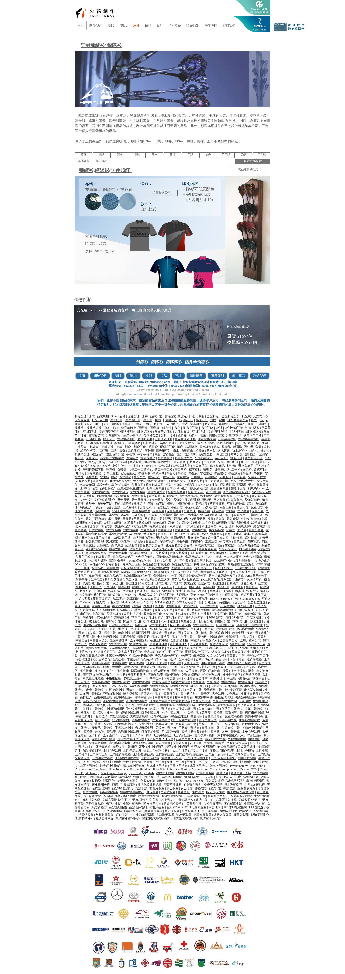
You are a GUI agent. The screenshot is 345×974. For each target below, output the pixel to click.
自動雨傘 (187, 450)
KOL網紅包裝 (223, 560)
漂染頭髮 (219, 499)
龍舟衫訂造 (205, 621)
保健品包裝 (194, 481)
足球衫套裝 (196, 115)
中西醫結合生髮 (254, 803)
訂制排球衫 (253, 431)
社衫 (116, 465)
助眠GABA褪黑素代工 (252, 575)
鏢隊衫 (107, 443)
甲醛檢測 (162, 537)
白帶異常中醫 (124, 724)
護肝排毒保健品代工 (192, 575)
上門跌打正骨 (99, 754)
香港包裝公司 (155, 484)
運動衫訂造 (113, 613)
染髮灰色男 (241, 515)
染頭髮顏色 (235, 499)
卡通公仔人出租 (237, 648)
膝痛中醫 (252, 632)
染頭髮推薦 (192, 499)
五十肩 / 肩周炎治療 (182, 667)
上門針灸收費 (150, 758)
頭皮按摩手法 (152, 803)
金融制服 (213, 416)
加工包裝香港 (214, 481)
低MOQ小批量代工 (133, 568)
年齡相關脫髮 (105, 814)
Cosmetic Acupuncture (224, 769)
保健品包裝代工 (123, 556)
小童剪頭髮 (192, 507)
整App (92, 462)
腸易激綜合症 (92, 701)
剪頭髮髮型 (170, 496)
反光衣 (246, 416)
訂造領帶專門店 (237, 420)
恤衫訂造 (134, 416)
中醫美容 (81, 640)
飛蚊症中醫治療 (136, 708)
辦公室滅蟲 (167, 541)
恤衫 (122, 416)
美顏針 (194, 629)
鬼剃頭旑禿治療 (125, 796)
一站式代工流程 (130, 564)
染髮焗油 (190, 511)
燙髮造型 (233, 518)
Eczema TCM (248, 769)
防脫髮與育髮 (235, 780)
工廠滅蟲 (211, 541)
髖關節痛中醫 (146, 636)
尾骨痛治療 (130, 667)
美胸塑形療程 (139, 716)
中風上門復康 (178, 750)
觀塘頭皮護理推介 (128, 818)
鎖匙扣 (253, 450)
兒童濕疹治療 (214, 716)
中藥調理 (86, 705)
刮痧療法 (258, 678)
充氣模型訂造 (193, 648)
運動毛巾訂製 (115, 454)
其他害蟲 (261, 534)
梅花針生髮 (113, 803)
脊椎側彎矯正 (231, 674)
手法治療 (119, 674)
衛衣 (185, 424)
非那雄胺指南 (238, 807)
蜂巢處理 (216, 534)
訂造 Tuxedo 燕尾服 (195, 598)
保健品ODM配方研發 (103, 564)
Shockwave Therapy (114, 773)
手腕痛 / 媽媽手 (214, 743)
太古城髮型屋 (101, 492)
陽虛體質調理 (247, 746)
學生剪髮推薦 (141, 511)
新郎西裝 (246, 594)
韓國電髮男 (130, 530)
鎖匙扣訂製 (237, 644)
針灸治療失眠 (199, 686)
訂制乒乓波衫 (227, 439)
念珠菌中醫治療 (128, 731)
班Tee (179, 141)
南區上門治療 (89, 765)
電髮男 (126, 518)
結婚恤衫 (239, 602)
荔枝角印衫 (104, 617)
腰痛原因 (254, 739)
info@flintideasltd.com (154, 382)
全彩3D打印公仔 (155, 651)
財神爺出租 (82, 651)
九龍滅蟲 (103, 545)
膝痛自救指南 (98, 743)
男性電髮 (259, 526)
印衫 (158, 141)
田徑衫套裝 (216, 435)
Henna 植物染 (92, 780)
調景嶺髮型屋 (223, 814)
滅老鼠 (195, 534)
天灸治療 (218, 693)
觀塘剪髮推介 (84, 818)
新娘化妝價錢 (191, 522)
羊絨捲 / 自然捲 (172, 777)
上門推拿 (81, 754)
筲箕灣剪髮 (213, 492)
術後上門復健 (199, 750)
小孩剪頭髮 (209, 507)
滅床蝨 (162, 534)
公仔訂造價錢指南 (193, 655)
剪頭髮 (178, 484)
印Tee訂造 (262, 610)
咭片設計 (237, 454)
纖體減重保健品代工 (137, 575)
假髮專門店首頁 (122, 788)
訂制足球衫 (144, 431)
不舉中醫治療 (119, 686)
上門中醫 (262, 750)
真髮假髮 (141, 788)
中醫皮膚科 (216, 636)
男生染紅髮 (195, 515)
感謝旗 (237, 446)
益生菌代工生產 (187, 572)
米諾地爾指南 (218, 807)
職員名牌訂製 (158, 644)
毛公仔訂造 (175, 651)
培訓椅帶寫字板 (93, 469)
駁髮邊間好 (258, 522)
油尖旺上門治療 (110, 765)
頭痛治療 (175, 663)
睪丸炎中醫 (130, 693)
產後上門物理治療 (222, 750)
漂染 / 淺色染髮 (106, 777)
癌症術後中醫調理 (257, 712)
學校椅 (258, 473)
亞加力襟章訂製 (250, 640)
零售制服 (252, 587)
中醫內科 (201, 636)
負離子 (90, 503)
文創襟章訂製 (138, 644)
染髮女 (230, 530)
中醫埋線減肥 (115, 708)
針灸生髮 (152, 792)
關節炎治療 (225, 667)
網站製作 (150, 462)
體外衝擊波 (172, 674)
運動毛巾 (98, 454)
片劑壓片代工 (203, 568)
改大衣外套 (190, 606)
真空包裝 (103, 484)
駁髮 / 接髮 (87, 777)
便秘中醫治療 (130, 712)
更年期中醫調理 (249, 720)
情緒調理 (261, 682)
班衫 (168, 141)
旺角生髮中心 (125, 814)
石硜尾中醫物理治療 (189, 739)
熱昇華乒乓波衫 (248, 439)
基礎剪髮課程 (173, 784)
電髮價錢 (100, 518)
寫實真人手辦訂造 (130, 651)
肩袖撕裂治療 (172, 678)
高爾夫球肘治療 (245, 667)
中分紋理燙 (226, 526)
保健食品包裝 (176, 481)
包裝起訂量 (103, 556)
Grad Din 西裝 (150, 598)
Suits (114, 416)
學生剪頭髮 (174, 511)
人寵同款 (182, 594)
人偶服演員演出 (214, 648)
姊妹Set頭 (159, 522)
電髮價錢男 (147, 530)
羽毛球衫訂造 (235, 617)
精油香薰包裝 (118, 549)
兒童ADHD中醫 (209, 708)
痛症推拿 (109, 670)
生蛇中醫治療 (254, 708)
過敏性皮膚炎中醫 (138, 689)
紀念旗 (226, 446)
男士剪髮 (206, 496)
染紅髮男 (180, 515)
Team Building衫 (180, 625)
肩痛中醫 (89, 636)
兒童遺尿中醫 (149, 693)
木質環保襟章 (98, 644)
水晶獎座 (191, 446)
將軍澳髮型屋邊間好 (155, 818)
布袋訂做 (207, 427)
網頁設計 (121, 462)
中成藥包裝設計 (205, 545)
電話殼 (103, 450)
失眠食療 (217, 686)
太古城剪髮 (137, 492)
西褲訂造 (156, 416)
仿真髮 (160, 503)
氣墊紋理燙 (243, 526)
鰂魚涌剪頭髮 (199, 488)
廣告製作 (132, 458)
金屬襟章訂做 (229, 640)
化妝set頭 (95, 522)
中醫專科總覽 (101, 682)
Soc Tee (96, 465)
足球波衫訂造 (155, 617)
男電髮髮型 (216, 530)
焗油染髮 (204, 511)
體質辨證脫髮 (172, 803)
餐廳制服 (138, 587)
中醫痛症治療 (245, 629)
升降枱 (79, 473)
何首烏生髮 (156, 807)
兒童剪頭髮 (241, 507)
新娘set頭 (145, 522)
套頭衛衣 (211, 424)
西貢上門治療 (178, 765)
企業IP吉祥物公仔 (141, 655)
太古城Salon (120, 492)
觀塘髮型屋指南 (210, 818)
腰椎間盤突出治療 (213, 663)
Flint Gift (207, 394)
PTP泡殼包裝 (247, 549)
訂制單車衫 (233, 435)
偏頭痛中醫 (191, 632)
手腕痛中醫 (127, 636)
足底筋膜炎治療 (156, 663)
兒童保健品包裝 (139, 549)
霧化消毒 (251, 537)
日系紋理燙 (174, 526)
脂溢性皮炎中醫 (108, 712)
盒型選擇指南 (118, 553)
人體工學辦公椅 (162, 469)
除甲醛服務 (103, 537)
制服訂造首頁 (244, 610)
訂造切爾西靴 (106, 610)
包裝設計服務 (145, 556)
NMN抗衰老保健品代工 (136, 572)
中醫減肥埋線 (181, 701)
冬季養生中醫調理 (203, 746)
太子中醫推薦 (231, 731)
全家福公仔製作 (116, 655)
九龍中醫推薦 (237, 739)
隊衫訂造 (141, 625)
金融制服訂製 (231, 416)
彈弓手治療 (102, 720)
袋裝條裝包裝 (208, 549)
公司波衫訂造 (158, 625)
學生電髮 (114, 518)
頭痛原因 (196, 743)
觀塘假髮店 (90, 792)
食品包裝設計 (156, 481)
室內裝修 (180, 462)
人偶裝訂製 (156, 648)
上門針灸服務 (245, 750)
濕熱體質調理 (92, 750)
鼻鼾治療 (196, 716)
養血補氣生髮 (233, 803)
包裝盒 (94, 446)
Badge (264, 420)
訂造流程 (212, 594)
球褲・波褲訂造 (151, 629)
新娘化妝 (174, 522)
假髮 (151, 503)
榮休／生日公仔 (165, 659)
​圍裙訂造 (171, 420)
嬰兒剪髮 (81, 526)
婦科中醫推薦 (211, 731)
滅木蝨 (248, 534)
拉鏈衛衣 (239, 424)
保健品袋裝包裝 (96, 553)
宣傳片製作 (147, 458)
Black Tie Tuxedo (221, 598)
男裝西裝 (190, 583)
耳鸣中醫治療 (143, 697)
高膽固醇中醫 (234, 712)
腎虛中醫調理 (159, 686)
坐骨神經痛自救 (142, 743)
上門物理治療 (112, 750)
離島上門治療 (219, 765)
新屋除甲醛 (177, 537)
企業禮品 (125, 477)
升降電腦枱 (94, 473)
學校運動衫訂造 (203, 625)
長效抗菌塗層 (95, 541)
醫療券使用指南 (171, 758)
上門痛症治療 (132, 750)
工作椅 (259, 465)
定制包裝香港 (178, 553)
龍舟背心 (109, 439)
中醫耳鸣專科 (163, 697)
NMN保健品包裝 (140, 560)
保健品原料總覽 (108, 572)
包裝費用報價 (84, 556)
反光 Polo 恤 (100, 420)
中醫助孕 (213, 682)
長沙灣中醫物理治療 (130, 739)
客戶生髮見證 (95, 803)
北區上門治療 (199, 765)
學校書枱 (206, 473)
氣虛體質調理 (226, 746)
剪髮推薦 (146, 507)
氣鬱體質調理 (226, 705)
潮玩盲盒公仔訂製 (197, 651)
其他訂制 (120, 443)
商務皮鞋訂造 (163, 610)
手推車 (130, 454)
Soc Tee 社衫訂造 (175, 613)
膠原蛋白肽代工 (164, 572)
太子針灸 (95, 735)
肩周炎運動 (162, 743)
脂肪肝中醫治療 (232, 708)
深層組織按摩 (140, 670)
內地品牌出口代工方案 (155, 579)
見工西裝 (119, 598)
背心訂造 (117, 583)
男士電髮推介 (140, 499)
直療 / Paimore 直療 (228, 777)
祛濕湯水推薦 (166, 705)
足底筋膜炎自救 (236, 743)
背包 (267, 446)
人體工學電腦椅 (138, 469)
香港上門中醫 (159, 640)
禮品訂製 (169, 477)
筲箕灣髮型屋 (156, 492)
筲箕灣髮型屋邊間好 (236, 492)
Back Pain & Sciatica (166, 769)
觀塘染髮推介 (105, 818)
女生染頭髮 (256, 530)
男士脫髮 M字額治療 (240, 792)
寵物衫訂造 (166, 594)
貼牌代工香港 (239, 553)
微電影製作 (165, 458)
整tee (148, 424)
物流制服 (195, 587)
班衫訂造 (100, 594)
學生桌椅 (92, 477)
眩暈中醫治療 (184, 697)
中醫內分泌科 (187, 693)
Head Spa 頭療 (215, 792)
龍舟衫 (191, 591)
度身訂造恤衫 (208, 602)
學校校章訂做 (118, 644)
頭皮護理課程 (101, 788)
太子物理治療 (251, 731)
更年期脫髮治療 (194, 796)
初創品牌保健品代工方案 (121, 579)
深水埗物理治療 (250, 735)
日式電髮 (207, 777)
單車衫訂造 (239, 621)
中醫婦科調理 (161, 682)
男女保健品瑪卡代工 (221, 575)
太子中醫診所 (139, 640)
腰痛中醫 (238, 632)
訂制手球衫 (199, 431)
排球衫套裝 (237, 115)
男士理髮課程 (233, 784)
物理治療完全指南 (196, 678)
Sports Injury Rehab (141, 773)
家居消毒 (112, 541)
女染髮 (241, 530)
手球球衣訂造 (215, 617)
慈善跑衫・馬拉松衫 (249, 625)
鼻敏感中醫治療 (113, 701)
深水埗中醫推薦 (227, 735)
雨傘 (176, 450)
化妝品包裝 (82, 481)
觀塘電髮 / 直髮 (241, 773)
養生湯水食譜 (146, 705)
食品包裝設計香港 (152, 545)
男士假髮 (172, 788)
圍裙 (158, 420)
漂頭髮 (206, 499)
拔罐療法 (244, 678)
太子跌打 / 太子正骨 (116, 735)
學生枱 (171, 473)
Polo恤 (158, 424)
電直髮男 (165, 518)
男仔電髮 (151, 518)
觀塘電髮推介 (260, 814)
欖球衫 (202, 591)
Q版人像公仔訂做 (104, 651)
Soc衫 (85, 465)
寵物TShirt (197, 594)
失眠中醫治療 (141, 682)
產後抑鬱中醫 (211, 727)
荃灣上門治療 (92, 762)
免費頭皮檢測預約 (161, 799)
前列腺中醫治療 (93, 708)
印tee (98, 424)
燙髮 (117, 503)
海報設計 (92, 458)
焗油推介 (86, 507)
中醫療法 (81, 632)
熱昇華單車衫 (252, 435)
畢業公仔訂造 (241, 651)
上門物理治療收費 (127, 758)
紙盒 (120, 446)
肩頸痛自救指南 (119, 743)
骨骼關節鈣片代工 (165, 575)
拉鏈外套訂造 (252, 613)
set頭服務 (130, 522)
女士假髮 (187, 788)
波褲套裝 (252, 591)
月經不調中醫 (228, 720)
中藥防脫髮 (168, 792)
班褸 (254, 462)
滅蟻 (228, 534)
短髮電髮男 (197, 518)
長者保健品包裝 (162, 549)
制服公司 (183, 416)
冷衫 (219, 427)
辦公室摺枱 (128, 473)
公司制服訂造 (133, 613)
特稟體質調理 (247, 705)
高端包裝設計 (118, 560)
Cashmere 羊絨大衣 (92, 602)
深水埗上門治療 (133, 765)
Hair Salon (202, 484)
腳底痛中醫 (222, 632)
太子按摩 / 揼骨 (195, 670)
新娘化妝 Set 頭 (167, 780)
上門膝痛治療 (165, 754)
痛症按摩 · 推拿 (90, 670)
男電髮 (138, 518)
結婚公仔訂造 (220, 651)
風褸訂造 (204, 141)
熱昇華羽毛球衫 (185, 439)
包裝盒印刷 (87, 484)
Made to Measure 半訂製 (137, 602)
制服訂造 (81, 416)
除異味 (138, 541)
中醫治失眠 (82, 746)
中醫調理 (216, 678)
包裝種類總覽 (138, 553)
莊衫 (263, 462)
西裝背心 (81, 587)
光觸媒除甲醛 (122, 537)
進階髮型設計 (193, 784)
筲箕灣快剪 (87, 496)
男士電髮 (123, 499)
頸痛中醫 (207, 632)
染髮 (169, 499)
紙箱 (265, 443)
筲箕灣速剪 (121, 496)
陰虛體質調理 (186, 705)
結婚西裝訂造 (229, 594)
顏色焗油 (218, 511)
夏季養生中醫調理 (151, 746)
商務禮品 (211, 477)
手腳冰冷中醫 (124, 727)
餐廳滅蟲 (152, 541)
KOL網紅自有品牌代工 (216, 579)
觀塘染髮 (222, 773)
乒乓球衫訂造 (255, 617)
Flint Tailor (222, 394)
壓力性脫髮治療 (148, 796)
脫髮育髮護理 (215, 780)
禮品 (200, 443)
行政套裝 (261, 583)
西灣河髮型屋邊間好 (130, 488)
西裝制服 (103, 416)
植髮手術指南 (133, 811)
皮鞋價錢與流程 (222, 610)
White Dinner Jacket (247, 598)
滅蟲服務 (149, 534)
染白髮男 (211, 515)
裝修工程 (224, 462)
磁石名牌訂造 (178, 644)
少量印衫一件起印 (201, 613)
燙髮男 (94, 526)
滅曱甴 (184, 534)
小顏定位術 (100, 716)
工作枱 (235, 469)
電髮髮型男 (182, 530)
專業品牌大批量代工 (185, 579)
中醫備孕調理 (161, 720)
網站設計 (136, 462)
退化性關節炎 (121, 720)
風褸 (190, 141)
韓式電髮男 (113, 530)
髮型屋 (241, 484)
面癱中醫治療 (103, 697)
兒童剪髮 (225, 507)
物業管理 (225, 541)
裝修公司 (195, 462)
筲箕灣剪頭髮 (176, 492)
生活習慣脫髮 (84, 814)
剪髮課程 (201, 503)
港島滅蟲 (89, 545)
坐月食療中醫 (231, 727)
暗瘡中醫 (124, 632)
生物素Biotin (175, 807)
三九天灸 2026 (125, 705)
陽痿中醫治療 (179, 686)
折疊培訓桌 (221, 469)
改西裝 (136, 606)
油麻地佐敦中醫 (215, 739)
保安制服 (166, 587)
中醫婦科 (232, 636)
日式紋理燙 (191, 526)
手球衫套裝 (217, 115)
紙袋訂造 (140, 446)
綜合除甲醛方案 (218, 537)
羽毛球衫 (168, 591)
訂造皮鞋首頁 (209, 606)
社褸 (135, 465)
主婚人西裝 (82, 598)
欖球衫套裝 (258, 115)
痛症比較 (262, 629)
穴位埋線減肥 (225, 629)
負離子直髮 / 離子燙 (146, 777)
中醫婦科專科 (248, 686)
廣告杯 (241, 443)
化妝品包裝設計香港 (179, 545)
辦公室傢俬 (200, 465)
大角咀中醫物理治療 (160, 739)
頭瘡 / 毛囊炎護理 (123, 784)
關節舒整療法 (137, 674)
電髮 (89, 518)
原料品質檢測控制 (213, 564)
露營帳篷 (169, 454)
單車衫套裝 (97, 121)
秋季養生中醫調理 (177, 746)
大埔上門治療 (175, 762)
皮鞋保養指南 (201, 610)
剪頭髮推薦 (161, 507)
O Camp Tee (148, 465)
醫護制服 (124, 587)
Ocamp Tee (129, 594)
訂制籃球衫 (90, 431)
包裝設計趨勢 (98, 560)
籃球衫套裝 (176, 115)
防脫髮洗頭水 (228, 811)
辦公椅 (231, 465)
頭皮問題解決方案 (115, 799)
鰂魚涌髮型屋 (219, 488)
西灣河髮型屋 (155, 488)
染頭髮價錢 (253, 499)
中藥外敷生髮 (193, 803)
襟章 (254, 420)
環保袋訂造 (167, 446)
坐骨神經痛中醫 (107, 636)
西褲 (145, 416)
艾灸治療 (245, 701)
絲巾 (222, 420)
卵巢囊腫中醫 (144, 727)
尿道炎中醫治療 (165, 727)
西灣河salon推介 (177, 488)
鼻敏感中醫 (159, 632)
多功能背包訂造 (86, 450)
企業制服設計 (254, 458)
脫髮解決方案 (246, 788)
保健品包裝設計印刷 (185, 564)
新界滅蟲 (117, 545)
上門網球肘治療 (102, 758)
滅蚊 (205, 534)
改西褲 (147, 606)
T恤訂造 (239, 579)
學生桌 (193, 473)
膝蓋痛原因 (179, 743)
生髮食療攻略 (138, 807)
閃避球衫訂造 (132, 621)
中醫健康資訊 (99, 640)
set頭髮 (117, 522)
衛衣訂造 (196, 424)
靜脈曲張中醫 (112, 693)
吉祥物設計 (139, 648)
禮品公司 (140, 477)
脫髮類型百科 (217, 796)
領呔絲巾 (233, 583)
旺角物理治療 (183, 735)
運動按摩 (177, 670)
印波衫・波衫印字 (95, 625)
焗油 (250, 503)
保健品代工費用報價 (105, 568)
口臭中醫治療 (150, 712)
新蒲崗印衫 (121, 617)
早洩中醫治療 (139, 686)
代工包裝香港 (158, 553)
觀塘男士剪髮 (185, 773)
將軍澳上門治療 (153, 762)
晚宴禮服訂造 (171, 598)
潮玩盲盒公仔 (102, 659)
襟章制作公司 (84, 424)
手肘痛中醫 (185, 636)
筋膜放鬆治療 (160, 670)
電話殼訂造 (135, 450)
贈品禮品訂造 (225, 443)
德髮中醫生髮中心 (132, 792)
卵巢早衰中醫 (164, 724)
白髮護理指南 (118, 807)
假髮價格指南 (109, 792)
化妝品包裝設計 (120, 481)
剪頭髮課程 (217, 503)
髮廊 (251, 484)
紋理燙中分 (209, 526)
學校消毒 (183, 541)
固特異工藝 (182, 610)
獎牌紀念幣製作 (96, 648)
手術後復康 (113, 678)
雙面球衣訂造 (107, 629)
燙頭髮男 (107, 526)
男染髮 (124, 515)
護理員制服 (132, 420)
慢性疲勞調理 (224, 697)
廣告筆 (149, 450)
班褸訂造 (114, 594)
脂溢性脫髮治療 (171, 796)
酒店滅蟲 (254, 541)
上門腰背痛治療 (120, 754)
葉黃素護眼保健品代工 (215, 572)
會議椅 (121, 469)
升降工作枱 (111, 473)
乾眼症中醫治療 (159, 708)
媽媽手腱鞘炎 (254, 716)
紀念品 (209, 443)
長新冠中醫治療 (245, 697)
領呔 (213, 420)
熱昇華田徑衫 (198, 435)
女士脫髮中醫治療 (184, 720)
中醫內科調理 (121, 682)
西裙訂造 (247, 583)
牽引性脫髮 (172, 811)
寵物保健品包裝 (248, 545)
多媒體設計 (206, 454)
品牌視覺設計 (243, 560)
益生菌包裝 (180, 560)
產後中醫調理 (141, 720)
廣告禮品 (183, 477)
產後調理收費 (170, 731)
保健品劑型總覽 (158, 568)
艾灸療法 (232, 693)
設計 (180, 454)
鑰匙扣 (264, 450)
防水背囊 (224, 450)
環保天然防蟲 (84, 537)
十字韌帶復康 (152, 678)
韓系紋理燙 (156, 526)
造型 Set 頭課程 (254, 784)
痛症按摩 (123, 670)
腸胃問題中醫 (141, 632)
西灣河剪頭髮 (89, 488)
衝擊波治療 (155, 674)
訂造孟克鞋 (87, 610)
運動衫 (142, 427)
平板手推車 (144, 454)
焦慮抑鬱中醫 (204, 697)
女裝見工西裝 (101, 606)
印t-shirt (128, 424)
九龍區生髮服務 (226, 799)
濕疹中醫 (110, 632)
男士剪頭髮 (241, 496)
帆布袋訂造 (190, 427)
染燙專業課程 (213, 784)
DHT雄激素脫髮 (195, 807)
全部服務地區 (179, 640)
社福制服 (100, 591)
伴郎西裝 (261, 594)
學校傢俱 (144, 473)
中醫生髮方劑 (132, 803)
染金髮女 (135, 534)
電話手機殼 (117, 450)
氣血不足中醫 (150, 731)
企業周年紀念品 (119, 648)
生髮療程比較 (138, 799)
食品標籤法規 (194, 556)
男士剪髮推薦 (223, 496)
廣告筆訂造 (163, 450)
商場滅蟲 (197, 541)
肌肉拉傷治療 (112, 667)
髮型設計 (155, 496)
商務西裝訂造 (102, 598)
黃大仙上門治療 (197, 762)
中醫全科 (81, 686)
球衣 (116, 427)
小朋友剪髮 (102, 511)
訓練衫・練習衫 (128, 629)
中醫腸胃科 (245, 682)
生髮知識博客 (184, 799)
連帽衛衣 (225, 424)
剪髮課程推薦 (236, 503)
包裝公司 (137, 484)
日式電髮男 (96, 530)
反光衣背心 (260, 416)
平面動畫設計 (204, 458)
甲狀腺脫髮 (209, 811)
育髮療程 (184, 792)
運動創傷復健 (191, 674)
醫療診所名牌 (219, 644)
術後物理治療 (211, 674)
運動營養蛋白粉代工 (88, 579)
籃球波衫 (143, 591)
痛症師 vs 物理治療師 (97, 674)
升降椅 (110, 469)
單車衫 (180, 591)
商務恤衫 (225, 602)
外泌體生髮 (114, 811)
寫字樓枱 (195, 469)
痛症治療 (221, 659)
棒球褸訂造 (94, 427)
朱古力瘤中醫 (144, 724)
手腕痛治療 (119, 663)
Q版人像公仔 (215, 655)
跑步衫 (80, 121)
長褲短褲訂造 (153, 613)
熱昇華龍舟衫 (126, 439)
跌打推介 (86, 697)
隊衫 (108, 427)
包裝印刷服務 (219, 553)
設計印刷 (191, 454)
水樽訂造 (254, 443)
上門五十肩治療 (215, 754)
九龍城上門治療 (156, 765)
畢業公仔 (133, 659)
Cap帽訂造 (186, 420)
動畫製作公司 (184, 458)
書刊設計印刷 (181, 465)
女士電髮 (158, 499)
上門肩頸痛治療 (143, 754)
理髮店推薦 (227, 484)
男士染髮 (152, 515)
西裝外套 (204, 583)
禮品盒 (82, 446)
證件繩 (248, 446)
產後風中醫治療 (102, 727)
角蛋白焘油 (191, 777)
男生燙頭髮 (122, 526)
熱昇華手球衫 (218, 431)
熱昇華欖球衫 (132, 435)
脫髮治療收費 (190, 731)
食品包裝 (139, 481)
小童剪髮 (177, 507)
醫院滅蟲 (240, 541)
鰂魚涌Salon (256, 488)
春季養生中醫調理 (125, 746)
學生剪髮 (158, 511)
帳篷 (158, 454)
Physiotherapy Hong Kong (246, 765)
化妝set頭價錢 (250, 518)
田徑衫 (195, 121)
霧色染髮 (125, 777)
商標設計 (222, 454)
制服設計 (236, 458)
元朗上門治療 (132, 762)
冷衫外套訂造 (234, 427)
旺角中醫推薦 (163, 735)
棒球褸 (79, 427)
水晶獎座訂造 (256, 644)
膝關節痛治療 (101, 663)
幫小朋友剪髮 (121, 511)
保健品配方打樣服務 (156, 564)
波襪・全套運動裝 (176, 629)
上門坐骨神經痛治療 (189, 754)
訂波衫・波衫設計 (121, 625)
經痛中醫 (175, 632)
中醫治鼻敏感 (102, 746)
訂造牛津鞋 (227, 606)
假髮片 (171, 503)
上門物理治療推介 (196, 758)
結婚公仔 (119, 659)
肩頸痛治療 (237, 659)
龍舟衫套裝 (117, 121)
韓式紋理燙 (139, 526)
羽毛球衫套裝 (139, 121)
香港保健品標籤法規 (169, 556)
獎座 (180, 446)
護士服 (147, 420)
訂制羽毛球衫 (163, 439)
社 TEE (125, 465)
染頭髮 (178, 499)
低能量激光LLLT (94, 811)
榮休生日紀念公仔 (92, 655)
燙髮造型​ (140, 503)
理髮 (215, 484)
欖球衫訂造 (113, 621)
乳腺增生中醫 (251, 724)
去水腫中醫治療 (105, 731)
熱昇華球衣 (128, 427)
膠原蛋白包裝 (162, 560)
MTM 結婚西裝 (187, 602)
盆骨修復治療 (159, 716)
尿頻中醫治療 (170, 712)
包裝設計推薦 (257, 477)
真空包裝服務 (120, 484)
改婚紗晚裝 (173, 606)
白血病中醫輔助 (90, 693)
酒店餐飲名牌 (199, 644)
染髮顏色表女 (118, 534)
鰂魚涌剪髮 (238, 488)
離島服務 (131, 545)
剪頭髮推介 (129, 507)
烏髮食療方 (99, 807)
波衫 (248, 427)
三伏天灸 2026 (103, 705)
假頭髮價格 (185, 503)
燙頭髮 (126, 503)
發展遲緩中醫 (213, 689)
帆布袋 (166, 427)
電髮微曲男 (180, 518)
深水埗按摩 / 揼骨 (242, 670)
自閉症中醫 (194, 689)
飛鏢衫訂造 (188, 621)
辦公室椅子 (245, 465)
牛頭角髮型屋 (145, 814)
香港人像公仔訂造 (167, 655)
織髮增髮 (229, 788)
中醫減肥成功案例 (225, 701)
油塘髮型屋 (183, 814)
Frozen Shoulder (140, 769)
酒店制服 (152, 587)
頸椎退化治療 (206, 667)
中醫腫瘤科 (168, 693)
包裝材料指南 (253, 556)
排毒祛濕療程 (249, 693)
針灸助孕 (231, 686)
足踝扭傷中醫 (166, 636)
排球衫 (155, 591)
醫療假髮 (201, 788)
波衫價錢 (86, 594)
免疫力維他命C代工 (246, 572)
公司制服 (198, 416)
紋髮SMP (245, 811)
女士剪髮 (86, 499)
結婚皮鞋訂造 (143, 610)
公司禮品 (197, 477)
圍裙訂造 (131, 583)
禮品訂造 (154, 477)
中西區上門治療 (220, 762)
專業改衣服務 (121, 606)
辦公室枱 (181, 469)
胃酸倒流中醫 (161, 689)
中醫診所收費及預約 (203, 640)
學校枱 (182, 473)
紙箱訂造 (108, 446)
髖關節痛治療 (92, 667)
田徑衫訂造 (222, 621)
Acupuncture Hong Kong (91, 769)
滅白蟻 (173, 534)
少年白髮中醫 (190, 712)
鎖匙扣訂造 (82, 454)
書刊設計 (251, 454)
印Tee (147, 141)
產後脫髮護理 (255, 780)
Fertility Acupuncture (194, 769)
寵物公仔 (147, 659)
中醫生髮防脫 (179, 716)
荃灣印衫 (137, 617)
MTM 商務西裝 (165, 602)
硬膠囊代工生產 (181, 568)
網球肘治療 (136, 663)
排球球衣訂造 (195, 617)
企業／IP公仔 (204, 659)
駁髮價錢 (243, 522)
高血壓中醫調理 (136, 701)
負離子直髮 (104, 503)
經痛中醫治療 (181, 682)
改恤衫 (159, 606)
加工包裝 (231, 481)
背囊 (258, 446)
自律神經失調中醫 (184, 708)
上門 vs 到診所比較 (223, 758)
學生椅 (247, 473)
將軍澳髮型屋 (202, 814)
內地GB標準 (213, 556)
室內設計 (164, 462)
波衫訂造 (114, 591)
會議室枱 (260, 469)
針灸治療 (230, 678)
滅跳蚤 (237, 534)
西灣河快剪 (104, 496)
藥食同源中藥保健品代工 (105, 575)
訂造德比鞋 (244, 606)
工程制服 (181, 587)
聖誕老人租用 (259, 648)
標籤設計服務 (199, 553)
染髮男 (113, 515)
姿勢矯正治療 (252, 674)
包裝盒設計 (246, 481)
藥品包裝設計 (227, 545)
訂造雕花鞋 (124, 610)
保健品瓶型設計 (185, 549)
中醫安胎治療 (231, 724)
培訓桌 (207, 469)
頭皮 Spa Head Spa (191, 780)
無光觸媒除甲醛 (143, 537)
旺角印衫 (89, 617)
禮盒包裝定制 (259, 553)
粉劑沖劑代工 (224, 568)
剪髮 (169, 484)
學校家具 (158, 473)
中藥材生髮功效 (90, 799)
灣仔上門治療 (242, 762)
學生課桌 (234, 473)
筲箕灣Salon (196, 492)
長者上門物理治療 (155, 750)
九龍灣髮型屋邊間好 (184, 818)
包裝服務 (225, 477)
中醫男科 (246, 636)
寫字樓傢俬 (217, 465)
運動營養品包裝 (96, 549)
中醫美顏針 (82, 716)
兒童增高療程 (234, 716)
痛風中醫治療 (123, 697)
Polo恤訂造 (173, 424)
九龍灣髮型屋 (165, 814)
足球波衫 (128, 591)
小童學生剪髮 (205, 773)
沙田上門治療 (247, 758)
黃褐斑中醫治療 (209, 724)
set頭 (107, 522)
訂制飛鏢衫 (93, 443)
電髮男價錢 (165, 530)
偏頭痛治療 (191, 663)
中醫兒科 (261, 636)
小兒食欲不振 (233, 689)
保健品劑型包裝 (201, 560)
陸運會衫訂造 (225, 625)
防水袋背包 (239, 450)
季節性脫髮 (260, 811)
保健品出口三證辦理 (240, 564)
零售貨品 (134, 443)
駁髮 (232, 522)
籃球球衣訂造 (175, 617)
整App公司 (106, 462)
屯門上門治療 (112, 762)
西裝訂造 (162, 583)
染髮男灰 (257, 515)
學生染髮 (258, 511)
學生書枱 (220, 473)
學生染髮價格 (98, 515)
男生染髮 (166, 515)
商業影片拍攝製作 (112, 458)
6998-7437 (177, 385)
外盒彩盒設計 (228, 549)
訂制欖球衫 (113, 435)
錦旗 (217, 446)
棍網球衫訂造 (169, 621)
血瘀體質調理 (206, 705)
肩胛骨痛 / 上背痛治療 (241, 663)
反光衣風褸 (82, 420)
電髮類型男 (199, 530)
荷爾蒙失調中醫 (185, 724)
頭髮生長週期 (153, 811)
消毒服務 (237, 537)
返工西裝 (133, 598)
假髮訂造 (215, 788)
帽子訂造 (202, 420)
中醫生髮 (208, 629)
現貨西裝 (170, 416)
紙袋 (128, 446)
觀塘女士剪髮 (165, 773)
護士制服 (116, 420)
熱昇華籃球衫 (109, 431)
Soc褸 (107, 465)
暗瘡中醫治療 (95, 689)
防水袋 (211, 450)
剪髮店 (189, 484)
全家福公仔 (185, 659)
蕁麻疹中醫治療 (212, 712)
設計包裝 (240, 477)
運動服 (154, 427)
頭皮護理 (198, 792)
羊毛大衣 (113, 602)
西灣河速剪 (138, 496)
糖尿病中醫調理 (159, 701)
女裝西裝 (176, 583)
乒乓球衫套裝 (163, 121)
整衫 (139, 424)
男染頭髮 (137, 515)
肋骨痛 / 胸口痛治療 (153, 667)
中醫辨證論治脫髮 (240, 796)
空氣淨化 (126, 541)
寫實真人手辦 (236, 655)
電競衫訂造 (96, 621)
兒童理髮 (257, 507)
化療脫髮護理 (191, 811)
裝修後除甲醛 (196, 537)
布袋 (177, 427)
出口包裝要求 (233, 556)
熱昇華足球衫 (163, 431)
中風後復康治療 (93, 678)
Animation (221, 458)
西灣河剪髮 (107, 488)
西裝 (92, 416)
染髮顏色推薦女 (96, 534)
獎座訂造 (205, 446)
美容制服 (237, 587)
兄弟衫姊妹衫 (148, 594)
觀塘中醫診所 (119, 640)
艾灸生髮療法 (213, 803)
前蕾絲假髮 (156, 788)
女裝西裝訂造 (256, 602)
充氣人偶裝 (174, 648)
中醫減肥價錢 (202, 701)
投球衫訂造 (150, 621)
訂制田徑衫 (168, 435)
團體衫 (116, 424)
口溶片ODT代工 (245, 568)
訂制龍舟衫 (93, 439)
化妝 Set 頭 (147, 780)
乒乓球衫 (216, 591)
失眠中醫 (96, 632)
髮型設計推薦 (189, 496)
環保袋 (153, 446)
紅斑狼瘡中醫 (115, 689)
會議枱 (247, 469)
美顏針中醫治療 (252, 727)
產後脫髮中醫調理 (101, 796)
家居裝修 (210, 462)
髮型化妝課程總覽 (150, 784)
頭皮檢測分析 (101, 784)
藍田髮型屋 (241, 814)
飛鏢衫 (182, 121)
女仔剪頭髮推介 (104, 499)
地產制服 (223, 587)
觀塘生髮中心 (205, 799)
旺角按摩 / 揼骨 (218, 670)
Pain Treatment (118, 769)
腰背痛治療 (254, 659)
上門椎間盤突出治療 (242, 754)
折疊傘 (199, 450)
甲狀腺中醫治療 (188, 727)
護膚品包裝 (100, 481)
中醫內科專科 (99, 686)
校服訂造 (86, 591)
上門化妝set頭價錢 (214, 522)
